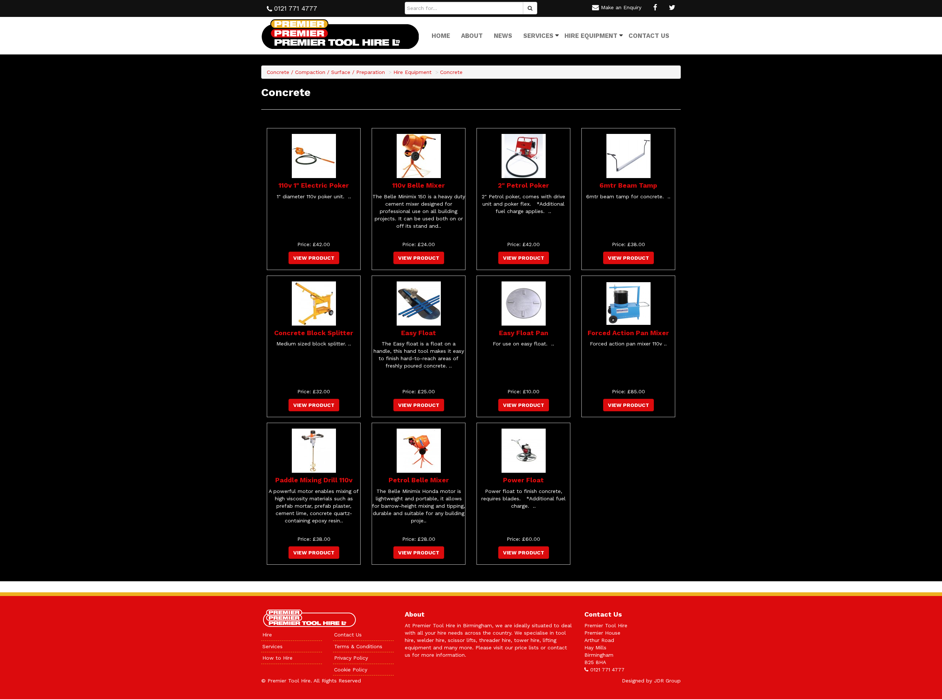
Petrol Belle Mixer (419, 480)
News (503, 35)
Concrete (451, 72)
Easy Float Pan (523, 333)
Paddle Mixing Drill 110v (314, 480)
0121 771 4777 (607, 670)
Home (441, 35)
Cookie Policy (350, 670)
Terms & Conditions (358, 646)
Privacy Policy (351, 658)
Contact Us (648, 35)
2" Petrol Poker (523, 185)
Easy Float (418, 333)
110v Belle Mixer (418, 185)
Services (538, 35)
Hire (267, 635)
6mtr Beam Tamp (628, 185)
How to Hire (277, 658)
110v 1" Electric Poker (314, 185)
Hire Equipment (590, 35)
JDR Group (667, 681)
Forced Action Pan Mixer (628, 333)
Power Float (523, 480)
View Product (313, 258)
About (472, 35)
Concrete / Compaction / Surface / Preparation (326, 72)
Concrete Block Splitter (313, 333)
